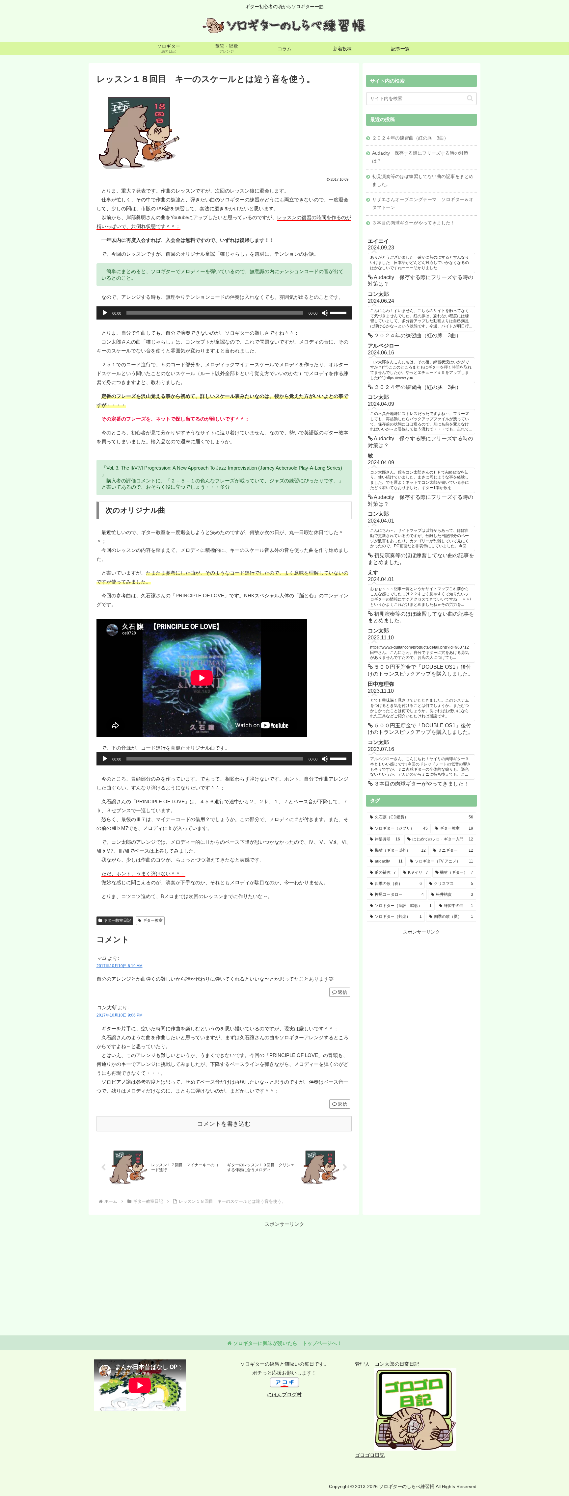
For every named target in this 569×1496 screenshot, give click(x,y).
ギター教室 (153, 920)
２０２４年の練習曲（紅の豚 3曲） (410, 138)
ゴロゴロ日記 (370, 1455)
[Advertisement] (421, 982)
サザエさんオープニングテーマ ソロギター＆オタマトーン (423, 203)
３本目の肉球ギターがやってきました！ (413, 222)
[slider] (339, 312)
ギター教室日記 (117, 920)
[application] (224, 313)
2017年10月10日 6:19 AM (119, 966)
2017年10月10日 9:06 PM (119, 1015)
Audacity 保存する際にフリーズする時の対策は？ (420, 157)
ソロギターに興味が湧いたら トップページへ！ (287, 1343)
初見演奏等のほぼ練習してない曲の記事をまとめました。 (423, 180)
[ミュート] (324, 313)
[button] (470, 98)
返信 (342, 992)
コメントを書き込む (224, 1124)
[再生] (105, 313)
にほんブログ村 (284, 1394)
